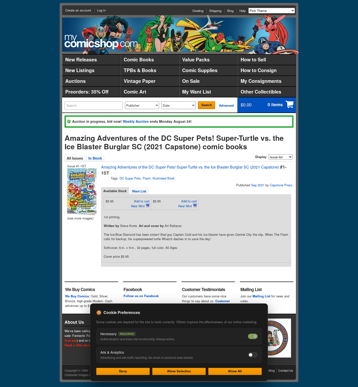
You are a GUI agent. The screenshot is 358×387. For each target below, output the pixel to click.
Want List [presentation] (139, 191)
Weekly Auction (136, 121)
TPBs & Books (140, 70)
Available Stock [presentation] (115, 191)
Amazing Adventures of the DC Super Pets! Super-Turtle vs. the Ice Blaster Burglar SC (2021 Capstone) (190, 167)
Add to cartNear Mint (140, 203)
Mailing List (261, 296)
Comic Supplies (199, 70)
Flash (147, 178)
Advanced (226, 105)
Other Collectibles (261, 91)
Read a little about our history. (87, 345)
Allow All (235, 371)
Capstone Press (281, 185)
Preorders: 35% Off (86, 91)
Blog (230, 10)
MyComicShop (101, 42)
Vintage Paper (140, 80)
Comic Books (139, 59)
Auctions (75, 80)
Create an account (78, 10)
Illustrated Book (163, 178)
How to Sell (253, 59)
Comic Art (135, 91)
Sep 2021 (257, 185)
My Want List (196, 91)
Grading (197, 10)
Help (242, 10)
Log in (101, 10)
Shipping (215, 10)
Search (206, 105)
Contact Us (285, 370)
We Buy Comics (77, 296)
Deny (123, 371)
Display (260, 156)
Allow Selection (179, 371)
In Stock (95, 158)
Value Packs (196, 59)
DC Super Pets (130, 178)
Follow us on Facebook (141, 295)
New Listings (79, 70)
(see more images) (80, 218)
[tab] (115, 191)
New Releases (81, 59)
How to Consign (259, 70)
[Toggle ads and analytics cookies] (253, 355)
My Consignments (261, 80)
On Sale (191, 80)
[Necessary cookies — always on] (253, 336)
